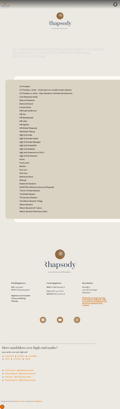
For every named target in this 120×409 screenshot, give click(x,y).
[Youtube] (60, 320)
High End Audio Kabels (28, 138)
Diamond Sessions (27, 100)
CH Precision (24, 86)
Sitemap (22, 180)
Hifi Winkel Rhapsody (28, 128)
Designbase (38, 401)
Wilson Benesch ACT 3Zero (30, 208)
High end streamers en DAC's (31, 152)
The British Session (27, 194)
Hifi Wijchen (24, 124)
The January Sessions (28, 197)
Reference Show (26, 176)
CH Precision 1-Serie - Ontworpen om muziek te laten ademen (45, 90)
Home (22, 159)
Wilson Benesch (26, 204)
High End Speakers (27, 149)
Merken (22, 166)
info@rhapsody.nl (58, 287)
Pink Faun (23, 173)
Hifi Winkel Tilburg (27, 131)
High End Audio (25, 135)
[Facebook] (43, 320)
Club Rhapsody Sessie (28, 97)
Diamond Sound (26, 104)
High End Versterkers (28, 156)
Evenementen (25, 107)
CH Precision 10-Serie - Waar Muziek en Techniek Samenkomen (45, 93)
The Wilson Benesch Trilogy (31, 201)
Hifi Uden (23, 121)
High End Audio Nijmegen (30, 142)
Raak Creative (20, 401)
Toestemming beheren (2, 407)
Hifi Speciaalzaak (26, 117)
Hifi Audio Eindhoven (28, 110)
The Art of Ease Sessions (29, 190)
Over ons (23, 170)
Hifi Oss (22, 114)
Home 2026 (24, 163)
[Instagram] (77, 320)
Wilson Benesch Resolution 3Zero (33, 211)
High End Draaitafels (28, 145)
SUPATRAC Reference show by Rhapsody (36, 187)
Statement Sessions (27, 183)
